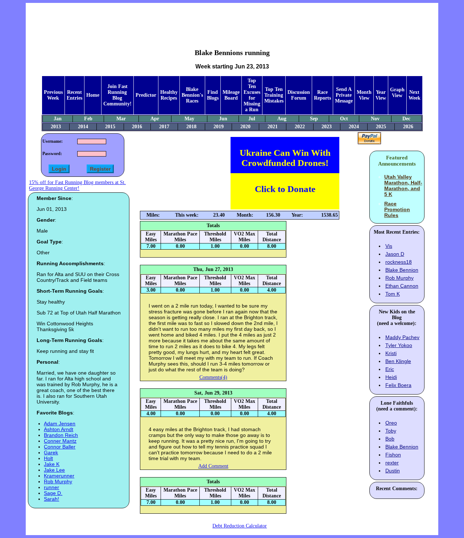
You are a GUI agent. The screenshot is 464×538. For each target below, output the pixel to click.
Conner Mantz (60, 441)
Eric (389, 369)
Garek (51, 452)
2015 (110, 126)
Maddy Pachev (402, 337)
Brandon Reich (61, 435)
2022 (300, 126)
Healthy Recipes (169, 95)
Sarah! (51, 499)
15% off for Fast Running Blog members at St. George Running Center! (77, 185)
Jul (251, 118)
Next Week (414, 95)
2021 (273, 126)
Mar (121, 118)
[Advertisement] (232, 20)
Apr (154, 118)
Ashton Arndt (58, 429)
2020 (245, 126)
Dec (406, 118)
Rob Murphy (58, 481)
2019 (219, 126)
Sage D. (53, 493)
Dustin (392, 471)
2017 (164, 126)
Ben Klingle (398, 361)
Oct (344, 118)
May (189, 118)
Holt (48, 458)
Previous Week (53, 95)
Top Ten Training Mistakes (273, 95)
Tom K (392, 294)
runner (51, 487)
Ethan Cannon (401, 286)
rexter (392, 463)
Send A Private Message (344, 95)
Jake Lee (54, 470)
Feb (88, 118)
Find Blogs (213, 95)
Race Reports (322, 95)
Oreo (391, 423)
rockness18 (398, 262)
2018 (191, 126)
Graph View (397, 92)
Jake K (51, 464)
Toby (390, 431)
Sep (314, 118)
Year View (381, 95)
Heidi (391, 377)
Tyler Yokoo (398, 345)
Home (92, 95)
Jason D (394, 254)
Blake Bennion (401, 270)
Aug (281, 118)
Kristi (391, 353)
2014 (83, 126)
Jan (58, 118)
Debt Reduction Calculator (239, 526)
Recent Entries (74, 95)
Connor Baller (59, 447)
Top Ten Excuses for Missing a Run (252, 95)
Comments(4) (213, 377)
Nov (375, 118)
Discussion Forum (298, 95)
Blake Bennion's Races (192, 95)
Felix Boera (398, 385)
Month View (364, 95)
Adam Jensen (59, 423)
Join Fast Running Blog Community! (117, 95)
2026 (408, 126)
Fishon (393, 455)
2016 (137, 126)
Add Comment (213, 466)
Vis (388, 246)
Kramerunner (59, 476)
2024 (354, 126)
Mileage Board (231, 95)
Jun (223, 118)
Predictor (146, 95)
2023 (327, 126)
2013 (56, 126)
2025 (381, 126)
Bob (389, 439)
